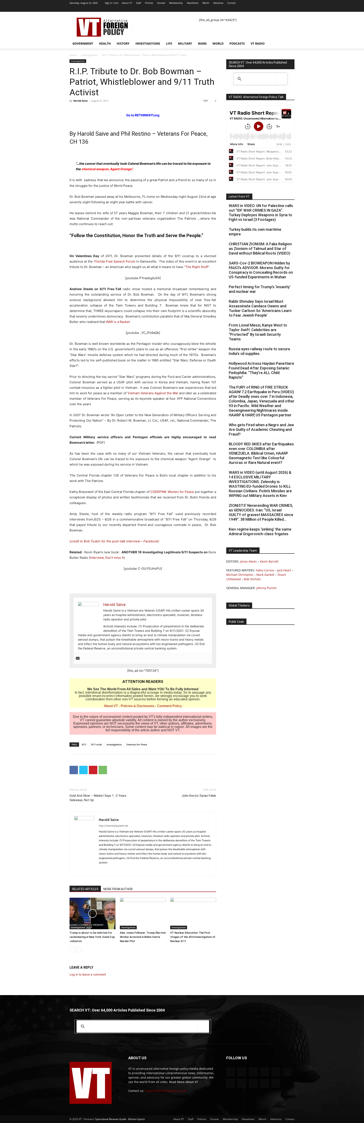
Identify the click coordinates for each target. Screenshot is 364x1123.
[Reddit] (243, 9)
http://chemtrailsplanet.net (113, 825)
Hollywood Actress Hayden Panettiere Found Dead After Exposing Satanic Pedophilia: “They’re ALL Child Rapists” (261, 370)
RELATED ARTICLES (85, 889)
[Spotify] (263, 9)
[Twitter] (270, 9)
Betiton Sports (136, 1119)
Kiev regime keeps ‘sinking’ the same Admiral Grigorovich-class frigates (260, 531)
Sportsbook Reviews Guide (110, 1119)
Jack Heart (284, 570)
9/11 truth (96, 744)
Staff (138, 2)
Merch (205, 2)
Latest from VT (239, 196)
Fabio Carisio (265, 570)
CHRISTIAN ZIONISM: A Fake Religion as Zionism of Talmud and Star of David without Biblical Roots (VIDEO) (260, 248)
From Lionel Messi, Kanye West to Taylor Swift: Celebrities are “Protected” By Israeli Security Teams (258, 332)
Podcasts (237, 43)
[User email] (78, 658)
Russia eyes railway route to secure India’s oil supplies (259, 351)
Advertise (218, 2)
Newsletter (192, 2)
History (123, 43)
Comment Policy (169, 706)
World (218, 43)
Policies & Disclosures (137, 706)
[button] (289, 44)
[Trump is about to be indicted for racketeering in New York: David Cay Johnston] (92, 913)
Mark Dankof (265, 575)
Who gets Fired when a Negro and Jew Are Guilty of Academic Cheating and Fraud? (261, 429)
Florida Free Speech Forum (114, 261)
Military (185, 43)
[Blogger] (222, 9)
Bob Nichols (252, 579)
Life (169, 43)
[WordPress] (284, 9)
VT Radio (258, 43)
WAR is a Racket (118, 322)
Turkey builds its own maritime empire (255, 231)
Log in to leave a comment (88, 974)
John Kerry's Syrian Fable (199, 796)
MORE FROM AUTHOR (118, 889)
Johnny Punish (266, 588)
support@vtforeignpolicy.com (165, 1091)
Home (73, 55)
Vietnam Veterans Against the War (152, 393)
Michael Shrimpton (239, 575)
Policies (149, 2)
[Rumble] (249, 9)
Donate (161, 2)
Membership (176, 2)
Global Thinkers (239, 605)
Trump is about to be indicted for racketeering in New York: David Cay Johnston (92, 937)
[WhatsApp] (103, 770)
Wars (202, 43)
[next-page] (79, 949)
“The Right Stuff (196, 267)
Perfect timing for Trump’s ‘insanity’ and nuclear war (259, 289)
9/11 (84, 744)
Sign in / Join (112, 2)
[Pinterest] (93, 770)
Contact (231, 2)
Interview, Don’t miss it (107, 558)
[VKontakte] (277, 9)
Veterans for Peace (136, 744)
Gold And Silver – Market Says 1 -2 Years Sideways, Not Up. (98, 798)
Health (105, 43)
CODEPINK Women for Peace (172, 492)
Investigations (147, 43)
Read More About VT (183, 1082)
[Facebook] (229, 9)
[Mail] (236, 9)
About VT (127, 2)
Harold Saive (80, 100)
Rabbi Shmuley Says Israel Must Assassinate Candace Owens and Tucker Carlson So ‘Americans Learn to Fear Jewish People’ (260, 308)
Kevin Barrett (269, 561)
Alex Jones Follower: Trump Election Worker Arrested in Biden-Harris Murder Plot (143, 937)
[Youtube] (291, 9)
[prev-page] (72, 949)
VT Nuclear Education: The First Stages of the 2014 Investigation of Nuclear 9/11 (192, 937)
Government (82, 43)
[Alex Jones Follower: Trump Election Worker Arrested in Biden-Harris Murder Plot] (143, 913)
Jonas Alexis (248, 561)
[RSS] (256, 9)
